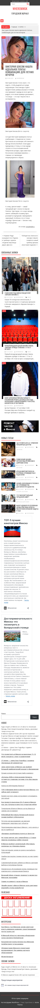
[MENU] (1, 20)
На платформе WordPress (10, 1002)
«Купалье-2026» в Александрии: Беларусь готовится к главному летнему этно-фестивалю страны (19, 779)
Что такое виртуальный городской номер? (24, 496)
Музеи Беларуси (7, 957)
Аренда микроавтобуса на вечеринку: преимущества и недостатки (25, 473)
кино (29, 297)
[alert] (20, 985)
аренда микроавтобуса (23, 479)
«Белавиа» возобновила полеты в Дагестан (17, 834)
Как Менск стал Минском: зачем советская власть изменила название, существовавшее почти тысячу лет (19, 743)
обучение (19, 449)
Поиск (3, 714)
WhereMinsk (20, 78)
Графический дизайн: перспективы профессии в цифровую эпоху (25, 461)
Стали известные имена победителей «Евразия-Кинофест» (17, 294)
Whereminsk (20, 8)
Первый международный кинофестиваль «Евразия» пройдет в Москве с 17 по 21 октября (19, 347)
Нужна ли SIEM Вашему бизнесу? (12, 786)
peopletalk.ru (30, 227)
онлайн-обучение (22, 491)
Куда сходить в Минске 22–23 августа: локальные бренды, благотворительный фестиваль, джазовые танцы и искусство (19, 729)
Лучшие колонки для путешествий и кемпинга (17, 773)
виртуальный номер (22, 502)
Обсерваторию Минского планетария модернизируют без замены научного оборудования (15, 950)
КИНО (3, 37)
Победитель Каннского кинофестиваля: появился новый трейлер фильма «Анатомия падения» (30, 240)
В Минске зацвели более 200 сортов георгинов (18, 734)
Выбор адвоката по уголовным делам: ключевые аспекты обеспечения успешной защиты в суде (27, 508)
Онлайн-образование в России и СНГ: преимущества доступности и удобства (27, 485)
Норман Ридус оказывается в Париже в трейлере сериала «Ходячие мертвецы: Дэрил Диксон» (10, 240)
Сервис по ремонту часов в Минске (14, 881)
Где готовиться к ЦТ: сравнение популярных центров (27, 444)
